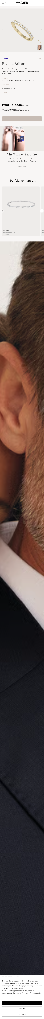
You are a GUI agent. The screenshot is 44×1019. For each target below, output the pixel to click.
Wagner (6, 230)
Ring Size (5, 84)
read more (22, 166)
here (3, 995)
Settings (22, 1014)
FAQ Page (13, 110)
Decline (22, 1008)
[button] (41, 30)
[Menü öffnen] (3, 3)
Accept (22, 1003)
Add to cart (22, 119)
